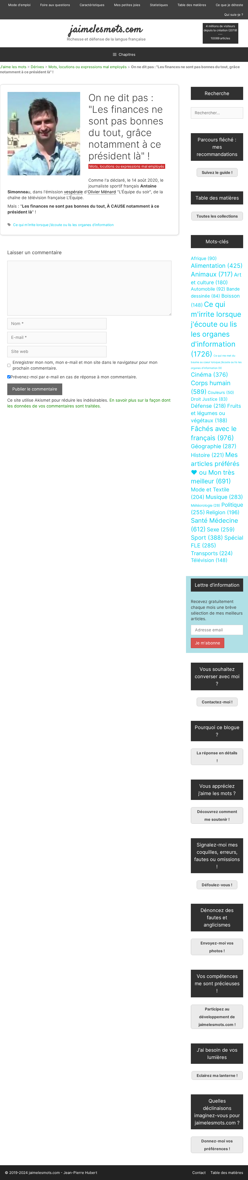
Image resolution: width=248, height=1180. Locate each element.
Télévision (209, 560)
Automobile (208, 289)
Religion (223, 512)
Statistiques (159, 5)
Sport (207, 537)
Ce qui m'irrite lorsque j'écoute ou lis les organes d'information (63, 225)
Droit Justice (209, 399)
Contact (199, 1172)
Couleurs (221, 392)
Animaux (212, 274)
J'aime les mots (13, 67)
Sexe (221, 529)
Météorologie (205, 505)
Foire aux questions (55, 5)
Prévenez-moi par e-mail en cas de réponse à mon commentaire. (73, 376)
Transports (212, 553)
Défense (208, 406)
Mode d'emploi (19, 5)
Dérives (37, 67)
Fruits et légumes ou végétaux (216, 413)
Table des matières (192, 5)
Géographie (213, 446)
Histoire (207, 455)
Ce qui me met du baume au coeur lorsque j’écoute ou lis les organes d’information (216, 362)
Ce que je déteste (229, 5)
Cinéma (209, 374)
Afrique (204, 258)
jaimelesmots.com (106, 29)
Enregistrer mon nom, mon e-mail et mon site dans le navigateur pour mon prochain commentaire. (85, 365)
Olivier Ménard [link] (102, 191)
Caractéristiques (92, 5)
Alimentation (217, 265)
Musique (224, 497)
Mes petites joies (127, 5)
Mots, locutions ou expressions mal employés (87, 67)
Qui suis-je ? (233, 14)
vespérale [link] (73, 191)
